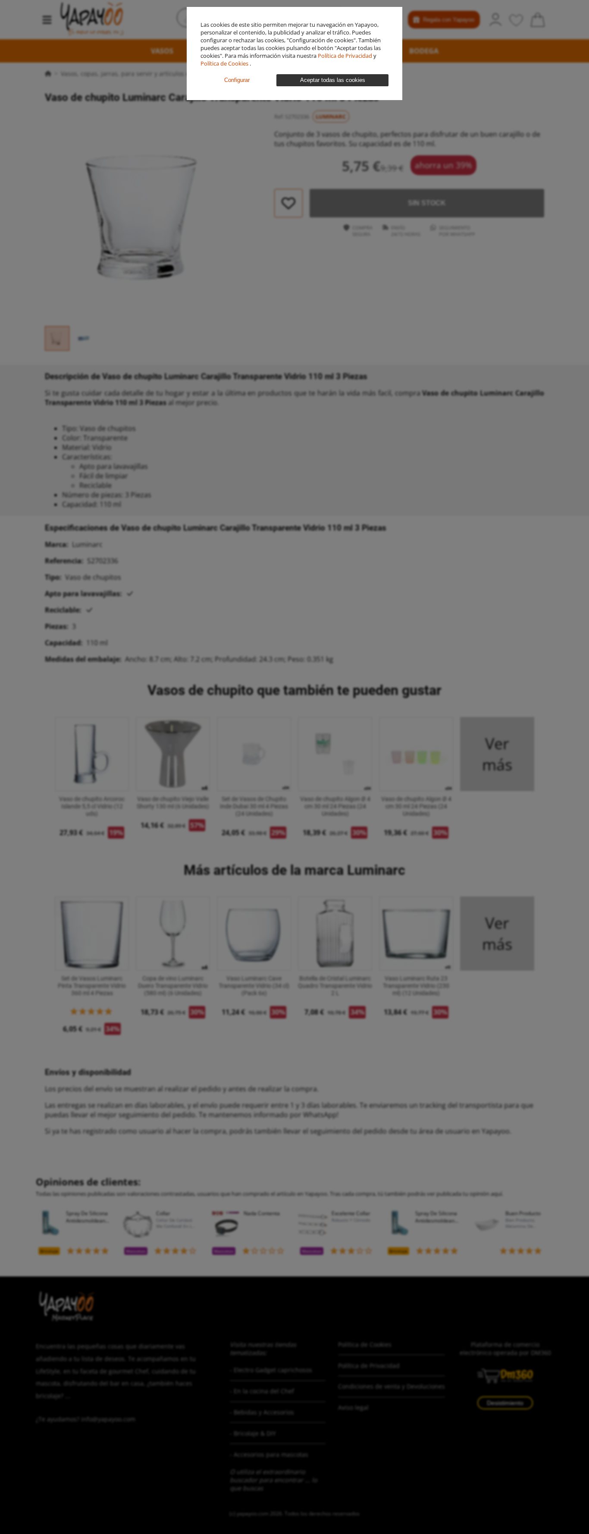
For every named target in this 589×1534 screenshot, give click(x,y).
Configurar (237, 80)
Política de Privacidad (345, 56)
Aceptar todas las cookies (332, 80)
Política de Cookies (225, 63)
